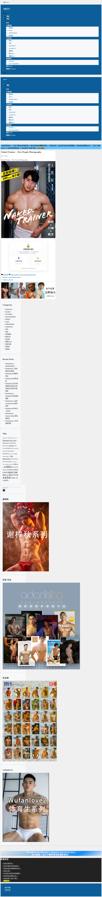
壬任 (6, 469)
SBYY (6, 9)
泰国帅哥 (10, 472)
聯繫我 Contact (11, 69)
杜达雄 (11, 35)
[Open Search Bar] (4, 14)
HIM (16, 445)
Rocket (11, 453)
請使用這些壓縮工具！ (84, 145)
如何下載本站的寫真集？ (22, 145)
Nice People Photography (28, 274)
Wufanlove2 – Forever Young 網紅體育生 (11, 415)
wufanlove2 (12, 48)
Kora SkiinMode (14, 63)
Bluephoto (6, 443)
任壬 (10, 43)
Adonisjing (8, 309)
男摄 (7, 475)
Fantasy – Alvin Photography (12, 277)
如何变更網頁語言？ (14, 148)
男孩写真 (5, 274)
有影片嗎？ (53, 145)
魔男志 (6, 480)
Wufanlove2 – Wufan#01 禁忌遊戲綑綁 (11, 396)
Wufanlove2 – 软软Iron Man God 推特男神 (11, 403)
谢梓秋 (11, 51)
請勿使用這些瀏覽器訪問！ (39, 145)
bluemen (6, 440)
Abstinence (5, 437)
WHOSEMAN (13, 33)
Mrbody (7, 319)
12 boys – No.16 (8, 279)
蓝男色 (11, 28)
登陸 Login (6, 2)
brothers (11, 61)
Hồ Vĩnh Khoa (15, 448)
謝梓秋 (13, 478)
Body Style (5, 445)
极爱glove (12, 56)
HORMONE (9, 448)
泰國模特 (9, 58)
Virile (10, 30)
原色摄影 (8, 334)
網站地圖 (8, 887)
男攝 (10, 475)
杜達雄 (5, 472)
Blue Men (13, 440)
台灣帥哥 (8, 467)
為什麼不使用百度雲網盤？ (67, 145)
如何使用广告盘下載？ (29, 148)
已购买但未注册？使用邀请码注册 (28, 268)
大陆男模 (9, 38)
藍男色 (8, 477)
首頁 (7, 22)
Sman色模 (15, 453)
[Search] (4, 490)
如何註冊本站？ (7, 145)
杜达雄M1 (15, 469)
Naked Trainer (14, 274)
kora (9, 451)
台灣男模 (9, 25)
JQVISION (12, 46)
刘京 (10, 40)
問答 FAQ (9, 66)
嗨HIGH (11, 53)
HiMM (4, 448)
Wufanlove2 (8, 464)
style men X (6, 456)
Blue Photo (12, 443)
